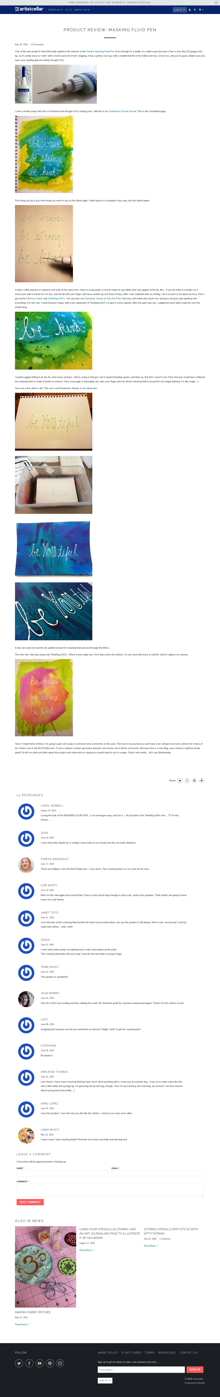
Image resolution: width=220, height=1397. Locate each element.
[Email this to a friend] (201, 780)
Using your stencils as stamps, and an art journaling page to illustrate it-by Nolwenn (109, 1233)
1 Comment (164, 1239)
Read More (21, 1324)
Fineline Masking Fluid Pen (100, 51)
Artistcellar (198, 1379)
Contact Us (189, 1352)
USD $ (178, 10)
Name (20, 1168)
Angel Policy (108, 1352)
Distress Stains (35, 298)
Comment (23, 1181)
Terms (149, 1352)
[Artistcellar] (29, 10)
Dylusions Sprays (94, 298)
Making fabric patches (33, 1312)
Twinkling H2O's (56, 298)
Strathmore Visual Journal (122, 111)
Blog (69, 10)
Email (116, 1168)
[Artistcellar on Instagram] (61, 1363)
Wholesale (167, 1352)
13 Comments (37, 44)
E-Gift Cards (131, 1352)
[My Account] (190, 9)
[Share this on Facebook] (187, 780)
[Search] (195, 9)
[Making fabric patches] (45, 1267)
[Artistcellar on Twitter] (20, 1363)
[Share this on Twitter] (179, 780)
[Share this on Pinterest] (194, 780)
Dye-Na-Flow (114, 298)
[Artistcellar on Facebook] (30, 1363)
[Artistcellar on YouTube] (40, 1363)
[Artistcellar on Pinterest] (50, 1363)
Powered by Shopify (195, 1383)
